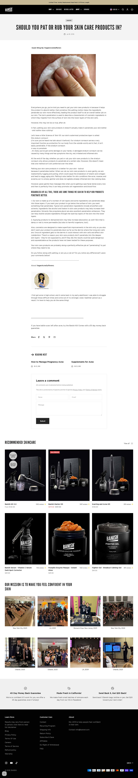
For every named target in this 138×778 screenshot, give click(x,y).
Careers (8, 742)
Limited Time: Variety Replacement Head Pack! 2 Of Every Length (69, 2)
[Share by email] (55, 337)
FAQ (41, 749)
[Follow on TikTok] (16, 763)
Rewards (86, 9)
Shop (50, 9)
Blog (7, 731)
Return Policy (45, 733)
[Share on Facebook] (39, 337)
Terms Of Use (10, 738)
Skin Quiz (59, 9)
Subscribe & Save (47, 737)
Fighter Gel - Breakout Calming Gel (106, 568)
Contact (43, 722)
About (78, 9)
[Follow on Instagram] (6, 763)
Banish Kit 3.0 (10, 504)
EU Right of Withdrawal (49, 745)
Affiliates (43, 741)
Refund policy (10, 750)
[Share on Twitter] (44, 337)
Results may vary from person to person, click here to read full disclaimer (17, 724)
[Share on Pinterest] (49, 337)
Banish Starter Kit (55, 504)
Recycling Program (47, 726)
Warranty (8, 754)
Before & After (68, 9)
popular (69, 20)
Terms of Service (91, 390)
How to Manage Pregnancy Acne (47, 362)
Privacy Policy (77, 390)
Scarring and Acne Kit (101, 504)
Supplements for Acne (82, 362)
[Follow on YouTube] (11, 763)
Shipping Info (45, 730)
